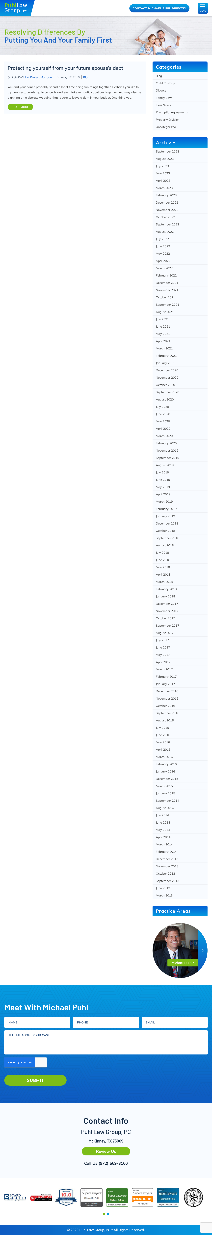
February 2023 (166, 195)
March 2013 (164, 895)
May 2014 (163, 830)
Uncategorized (166, 127)
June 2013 (163, 888)
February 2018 (166, 589)
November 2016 (167, 698)
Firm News (163, 105)
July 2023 (162, 166)
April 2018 (163, 574)
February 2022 (166, 275)
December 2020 (167, 370)
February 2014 (166, 852)
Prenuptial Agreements (172, 112)
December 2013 (167, 859)
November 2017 (167, 611)
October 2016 (165, 706)
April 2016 (163, 749)
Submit (35, 1080)
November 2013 (167, 866)
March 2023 (164, 188)
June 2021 (163, 326)
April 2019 (163, 494)
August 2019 (165, 465)
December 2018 (167, 523)
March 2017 (164, 669)
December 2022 (167, 202)
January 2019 (165, 516)
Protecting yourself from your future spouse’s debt (65, 68)
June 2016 (163, 735)
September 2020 (167, 392)
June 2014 (163, 822)
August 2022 (165, 232)
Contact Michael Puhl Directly (159, 8)
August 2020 (165, 399)
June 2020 (163, 414)
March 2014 (164, 844)
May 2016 (163, 742)
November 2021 (167, 290)
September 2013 (167, 881)
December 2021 (167, 283)
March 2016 (164, 757)
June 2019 (163, 480)
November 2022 (167, 210)
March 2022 (164, 268)
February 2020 (166, 443)
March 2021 (164, 348)
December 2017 (167, 604)
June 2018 (163, 560)
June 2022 (163, 246)
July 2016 (162, 728)
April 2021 (163, 341)
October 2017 (165, 618)
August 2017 (165, 633)
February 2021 (166, 356)
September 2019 (167, 458)
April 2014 (163, 837)
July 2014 (162, 815)
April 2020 (163, 429)
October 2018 (165, 531)
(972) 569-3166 (113, 1163)
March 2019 (164, 501)
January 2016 (165, 771)
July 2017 (162, 640)
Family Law (164, 98)
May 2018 (163, 567)
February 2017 (166, 677)
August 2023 (165, 159)
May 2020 (163, 421)
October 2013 (165, 873)
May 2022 (163, 253)
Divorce (161, 90)
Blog (86, 77)
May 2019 (163, 487)
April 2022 (163, 261)
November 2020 (167, 377)
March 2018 (164, 582)
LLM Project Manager (38, 77)
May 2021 (163, 334)
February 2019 (166, 509)
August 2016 (165, 720)
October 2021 (165, 297)
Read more (20, 107)
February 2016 (166, 764)
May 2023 (163, 173)
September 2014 (167, 801)
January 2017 (165, 684)
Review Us (106, 1151)
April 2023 (163, 181)
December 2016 (167, 691)
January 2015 (165, 793)
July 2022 (162, 239)
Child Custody (165, 83)
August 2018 (165, 545)
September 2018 (167, 538)
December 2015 (167, 779)
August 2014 (165, 808)
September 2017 (167, 625)
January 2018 (165, 596)
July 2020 (162, 407)
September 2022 (167, 224)
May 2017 (163, 655)
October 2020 (165, 385)
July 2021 (162, 319)
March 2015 (164, 786)
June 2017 (163, 647)
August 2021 (165, 312)
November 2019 (167, 450)
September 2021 (167, 305)
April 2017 (163, 662)
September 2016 (167, 713)
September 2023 (167, 151)
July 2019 (162, 472)
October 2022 (165, 217)
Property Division (168, 120)
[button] (104, 1214)
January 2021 (165, 363)
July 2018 (162, 553)
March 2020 (164, 436)
